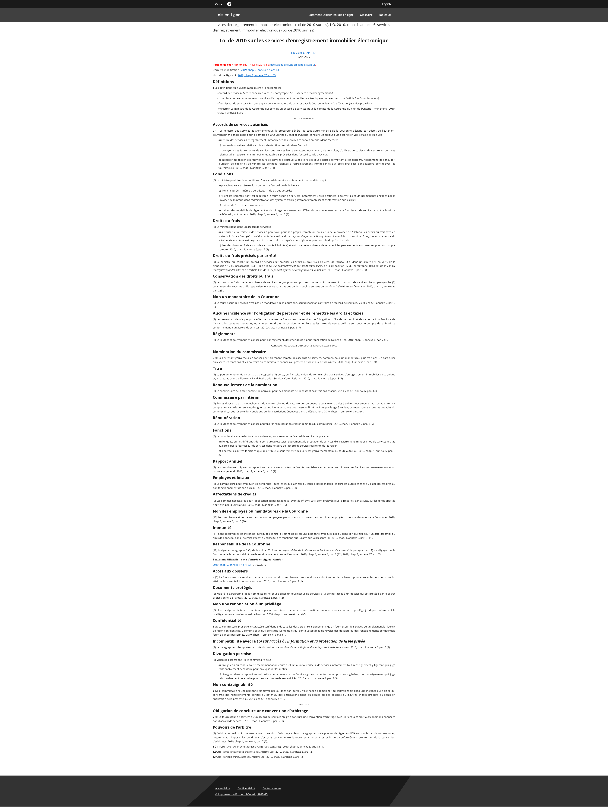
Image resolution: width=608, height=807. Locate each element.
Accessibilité (222, 788)
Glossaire (366, 15)
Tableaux (385, 15)
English (386, 4)
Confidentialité (246, 788)
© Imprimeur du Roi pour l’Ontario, (241, 794)
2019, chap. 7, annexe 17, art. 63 (260, 70)
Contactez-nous (272, 788)
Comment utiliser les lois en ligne (331, 15)
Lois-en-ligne (228, 14)
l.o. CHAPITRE (304, 53)
